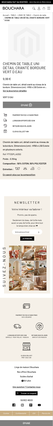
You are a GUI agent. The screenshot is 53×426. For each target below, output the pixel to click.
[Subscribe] (38, 231)
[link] (38, 8)
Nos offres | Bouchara (26, 372)
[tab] (26, 174)
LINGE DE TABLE (24, 15)
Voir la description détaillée (15, 91)
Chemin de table (39, 15)
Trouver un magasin (28, 393)
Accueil (6, 15)
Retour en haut (48, 418)
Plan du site (46, 413)
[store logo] (13, 8)
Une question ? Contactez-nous (26, 387)
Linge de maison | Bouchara (26, 367)
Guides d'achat (26, 376)
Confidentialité (20, 413)
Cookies (6, 413)
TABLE (13, 15)
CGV (33, 413)
